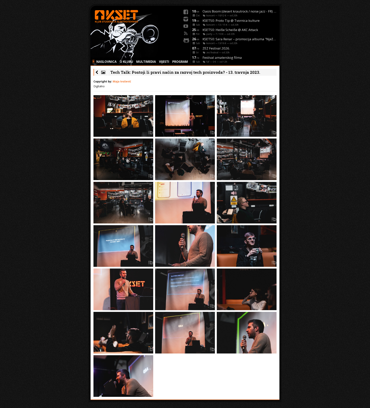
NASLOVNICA (106, 62)
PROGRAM (180, 62)
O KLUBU (126, 62)
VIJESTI (164, 62)
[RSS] (186, 32)
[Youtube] (186, 25)
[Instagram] (186, 18)
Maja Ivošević (122, 81)
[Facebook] (186, 11)
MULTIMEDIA (146, 62)
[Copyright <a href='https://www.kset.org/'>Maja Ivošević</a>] (123, 116)
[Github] (186, 40)
